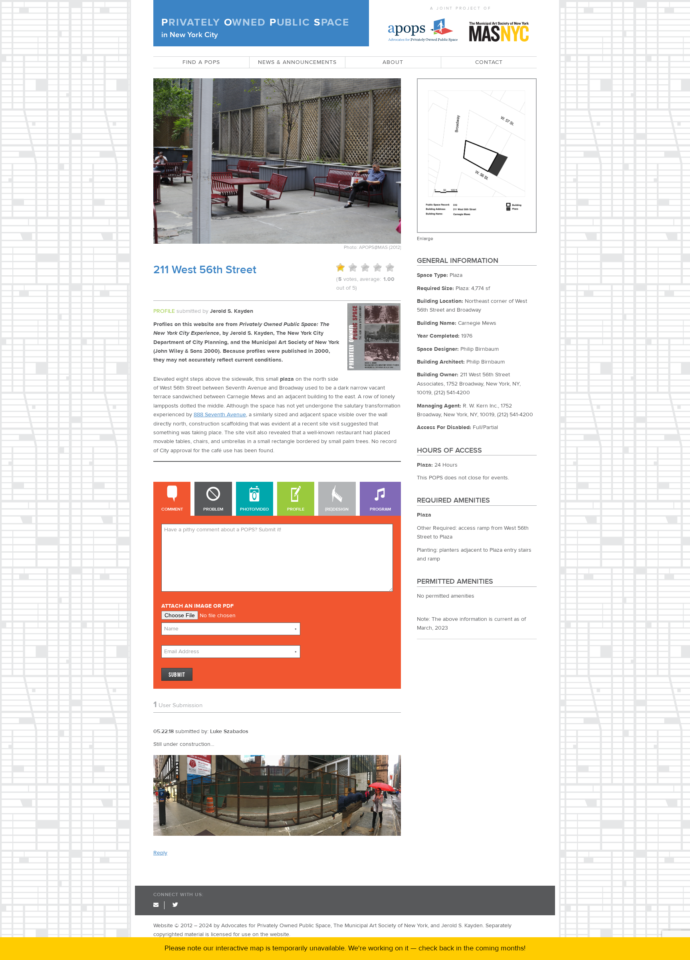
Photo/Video (254, 509)
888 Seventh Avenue (220, 414)
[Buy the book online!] (374, 368)
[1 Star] (340, 267)
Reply (160, 853)
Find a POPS (201, 62)
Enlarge (425, 238)
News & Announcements (297, 62)
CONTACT (489, 62)
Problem (213, 509)
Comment (172, 509)
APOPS (423, 28)
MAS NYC (499, 28)
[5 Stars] (390, 267)
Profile (295, 509)
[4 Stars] (377, 267)
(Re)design (337, 509)
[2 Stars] (353, 267)
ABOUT (393, 62)
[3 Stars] (365, 267)
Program (380, 509)
